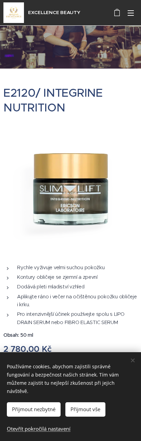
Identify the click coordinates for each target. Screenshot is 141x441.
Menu (131, 13)
